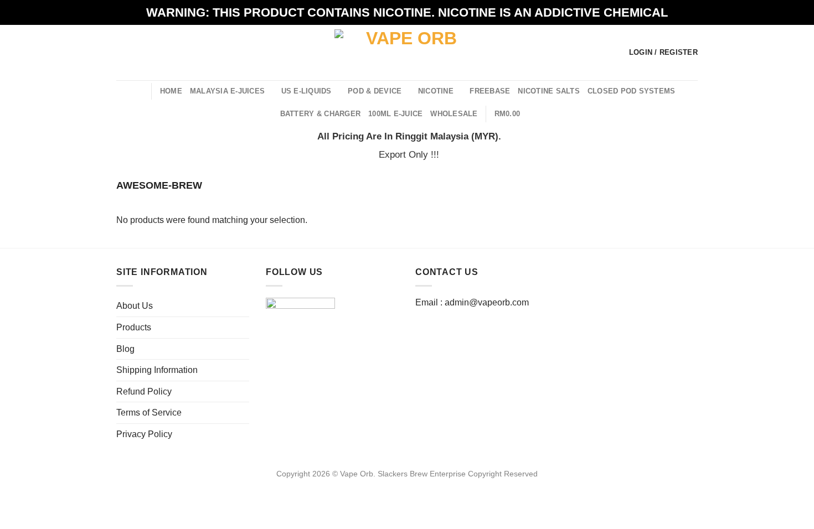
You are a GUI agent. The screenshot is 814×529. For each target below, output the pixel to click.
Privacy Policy (144, 434)
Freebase (490, 91)
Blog (125, 349)
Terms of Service (149, 412)
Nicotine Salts (549, 91)
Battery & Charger (320, 114)
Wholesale (453, 114)
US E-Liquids (306, 91)
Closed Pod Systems (632, 91)
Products (133, 327)
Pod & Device (374, 91)
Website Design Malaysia (407, 486)
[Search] (139, 90)
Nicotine (436, 91)
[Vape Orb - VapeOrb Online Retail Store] (407, 52)
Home (171, 91)
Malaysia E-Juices (227, 91)
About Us (134, 305)
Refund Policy (144, 391)
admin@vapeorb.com (487, 302)
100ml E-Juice (395, 114)
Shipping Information (157, 370)
